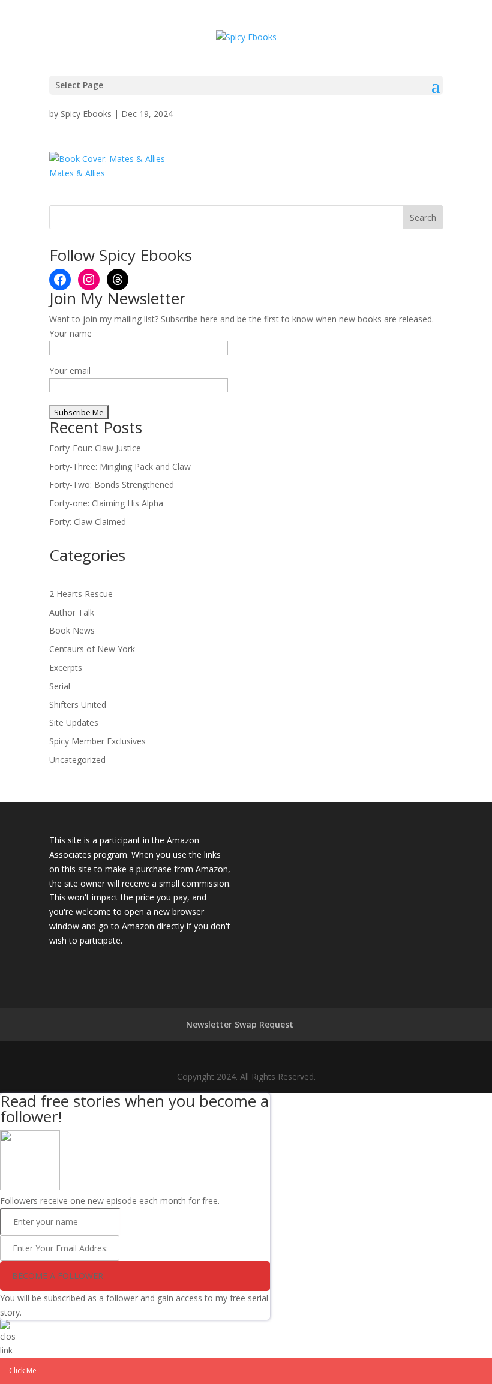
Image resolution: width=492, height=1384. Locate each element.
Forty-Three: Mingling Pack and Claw (120, 466)
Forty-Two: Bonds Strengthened (111, 484)
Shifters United (77, 704)
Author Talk (71, 612)
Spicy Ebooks (86, 113)
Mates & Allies (77, 173)
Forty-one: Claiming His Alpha (106, 503)
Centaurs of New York (92, 649)
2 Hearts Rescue (81, 593)
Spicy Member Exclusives (97, 741)
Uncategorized (77, 759)
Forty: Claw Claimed (87, 521)
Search (423, 217)
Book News (72, 630)
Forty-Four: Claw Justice (95, 448)
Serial (59, 686)
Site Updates (73, 722)
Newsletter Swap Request (239, 1024)
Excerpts (65, 667)
